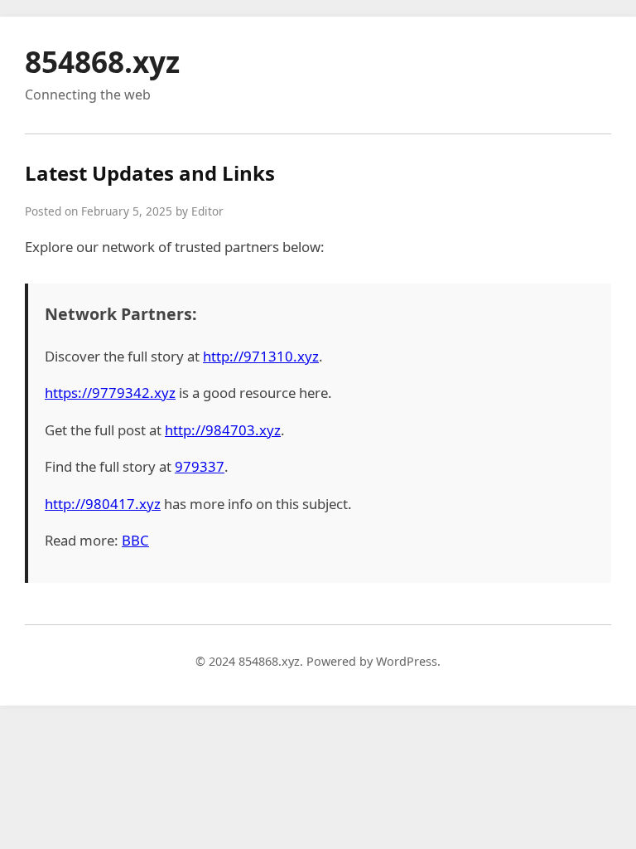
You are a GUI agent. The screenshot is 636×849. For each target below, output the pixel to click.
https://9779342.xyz (110, 392)
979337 (199, 466)
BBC (135, 540)
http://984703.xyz (223, 429)
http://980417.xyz (103, 503)
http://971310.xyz (261, 356)
